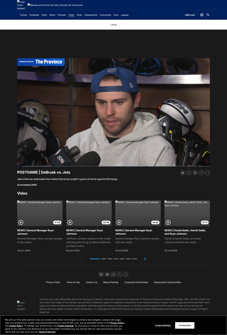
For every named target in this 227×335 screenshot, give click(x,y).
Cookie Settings (66, 326)
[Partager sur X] (188, 172)
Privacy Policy (117, 323)
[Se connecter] (202, 15)
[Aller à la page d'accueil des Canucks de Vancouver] (21, 5)
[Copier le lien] (201, 172)
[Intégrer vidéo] (207, 172)
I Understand (184, 325)
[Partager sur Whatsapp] (182, 172)
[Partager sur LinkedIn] (195, 172)
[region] (113, 325)
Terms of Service (47, 332)
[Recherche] (208, 15)
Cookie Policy (16, 326)
